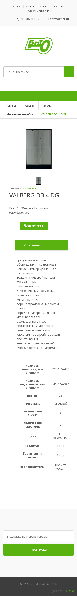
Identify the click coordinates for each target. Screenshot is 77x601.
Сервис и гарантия (38, 10)
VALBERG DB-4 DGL (35, 195)
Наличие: (15, 188)
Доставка (59, 6)
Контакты (44, 6)
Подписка (39, 549)
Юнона (68, 591)
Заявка (30, 6)
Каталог (17, 6)
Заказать (34, 225)
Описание (32, 245)
